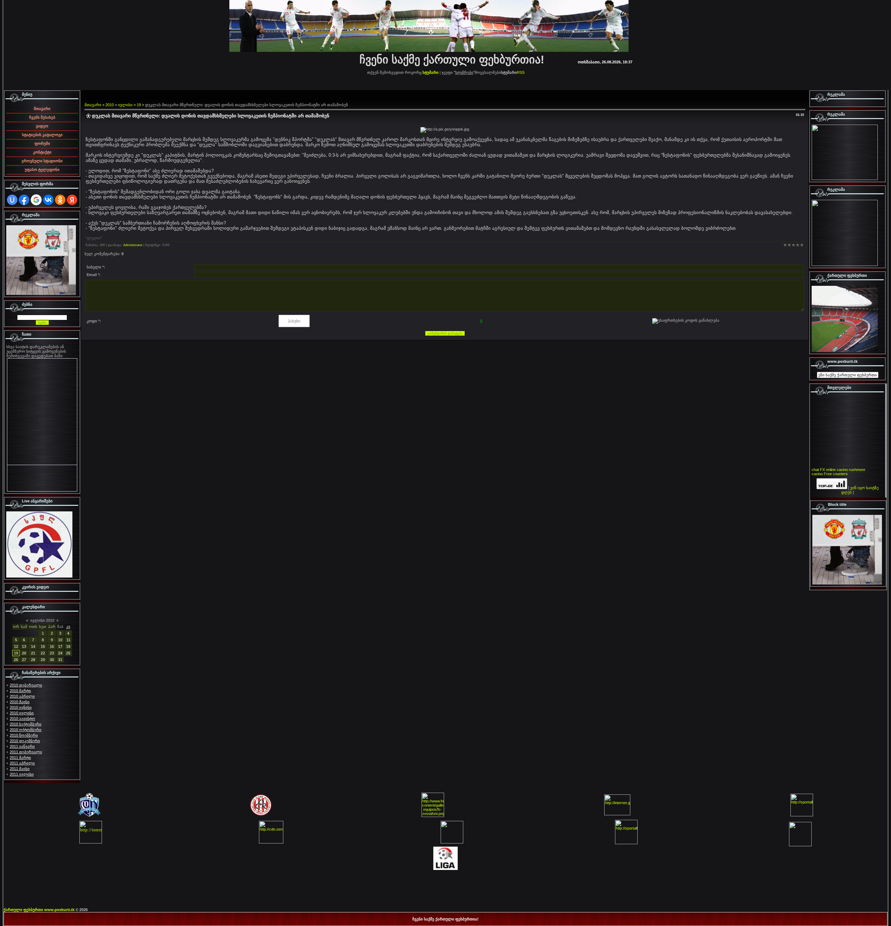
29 (43, 660)
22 (43, 653)
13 (24, 646)
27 (24, 660)
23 (52, 653)
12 (16, 646)
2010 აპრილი (22, 696)
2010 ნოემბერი (24, 735)
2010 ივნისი (21, 707)
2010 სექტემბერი (25, 724)
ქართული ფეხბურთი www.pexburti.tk (38, 910)
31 (60, 660)
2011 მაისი (20, 769)
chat (815, 470)
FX (822, 470)
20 (24, 653)
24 (60, 653)
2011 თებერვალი (26, 752)
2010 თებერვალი (26, 685)
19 (16, 653)
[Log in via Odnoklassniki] (60, 200)
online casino (837, 470)
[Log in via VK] (48, 200)
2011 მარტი (20, 757)
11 (68, 640)
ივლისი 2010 (42, 620)
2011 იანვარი (22, 746)
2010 (109, 105)
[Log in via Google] (36, 199)
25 (68, 653)
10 (60, 640)
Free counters (836, 474)
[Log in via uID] (12, 200)
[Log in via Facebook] (24, 200)
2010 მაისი (20, 702)
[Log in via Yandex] (72, 200)
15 (43, 646)
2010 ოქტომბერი (25, 730)
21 (33, 653)
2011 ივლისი (22, 774)
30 (52, 660)
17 (60, 646)
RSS (521, 72)
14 (33, 646)
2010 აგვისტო (22, 718)
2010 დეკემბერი (25, 741)
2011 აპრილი (22, 763)
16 (52, 646)
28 (33, 660)
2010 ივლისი (22, 713)
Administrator (132, 245)
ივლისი (125, 105)
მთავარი (93, 105)
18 (68, 646)
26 (16, 660)
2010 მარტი (20, 691)
